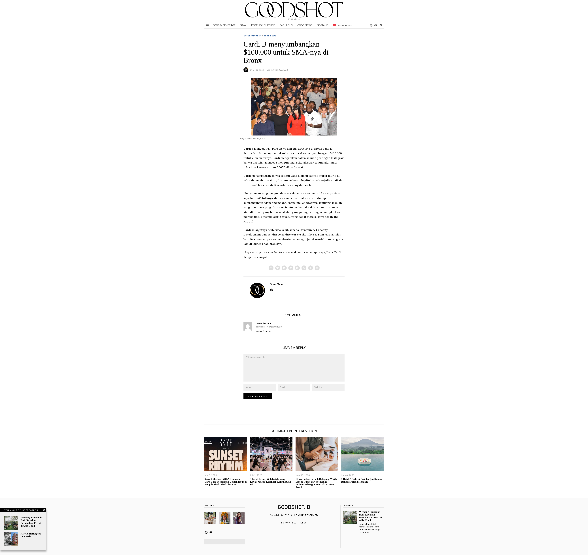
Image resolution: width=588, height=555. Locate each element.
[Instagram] (371, 25)
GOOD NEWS (305, 25)
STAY (243, 25)
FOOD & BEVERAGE (224, 25)
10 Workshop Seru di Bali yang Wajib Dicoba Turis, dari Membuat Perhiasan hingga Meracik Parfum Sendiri (316, 483)
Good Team (277, 284)
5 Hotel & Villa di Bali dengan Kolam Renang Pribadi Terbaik (361, 480)
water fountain (263, 323)
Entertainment (252, 36)
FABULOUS (286, 25)
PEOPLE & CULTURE (263, 25)
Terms (303, 523)
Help (294, 523)
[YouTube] (376, 25)
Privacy (285, 523)
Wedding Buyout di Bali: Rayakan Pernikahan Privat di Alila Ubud (31, 521)
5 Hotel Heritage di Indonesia (31, 535)
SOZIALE (322, 25)
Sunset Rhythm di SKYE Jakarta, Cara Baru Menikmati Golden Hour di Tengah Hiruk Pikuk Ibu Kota (225, 482)
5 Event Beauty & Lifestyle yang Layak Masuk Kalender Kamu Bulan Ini (270, 482)
